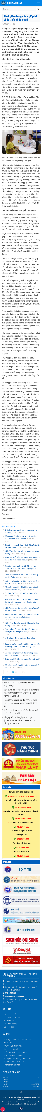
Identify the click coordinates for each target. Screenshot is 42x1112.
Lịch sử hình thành (11, 1014)
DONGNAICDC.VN (15, 3)
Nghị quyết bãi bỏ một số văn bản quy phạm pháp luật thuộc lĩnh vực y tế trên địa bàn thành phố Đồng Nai (21, 692)
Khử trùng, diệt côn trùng (13, 1046)
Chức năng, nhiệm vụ (12, 1017)
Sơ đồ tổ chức (9, 1027)
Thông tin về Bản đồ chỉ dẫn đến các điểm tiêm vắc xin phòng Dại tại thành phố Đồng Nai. (20, 703)
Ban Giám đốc (9, 1020)
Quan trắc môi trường (12, 1049)
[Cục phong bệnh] (21, 879)
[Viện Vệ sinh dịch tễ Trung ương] (21, 900)
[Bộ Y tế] (21, 869)
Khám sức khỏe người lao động (15, 1052)
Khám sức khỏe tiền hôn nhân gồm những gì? (22, 659)
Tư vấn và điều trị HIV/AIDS (14, 1062)
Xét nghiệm (8, 1043)
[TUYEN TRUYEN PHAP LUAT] (21, 764)
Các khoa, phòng (10, 1024)
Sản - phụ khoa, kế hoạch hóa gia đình (18, 1058)
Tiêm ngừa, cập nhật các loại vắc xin (18, 1039)
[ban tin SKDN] (21, 734)
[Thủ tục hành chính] (21, 749)
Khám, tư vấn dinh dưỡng (13, 1055)
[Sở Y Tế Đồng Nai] (21, 930)
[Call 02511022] (2, 1110)
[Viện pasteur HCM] (21, 911)
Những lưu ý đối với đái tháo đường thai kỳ (21, 638)
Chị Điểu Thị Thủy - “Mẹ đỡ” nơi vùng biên (21, 593)
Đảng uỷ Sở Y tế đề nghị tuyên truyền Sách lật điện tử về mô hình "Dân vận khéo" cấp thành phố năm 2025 (20, 720)
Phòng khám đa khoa (12, 1065)
